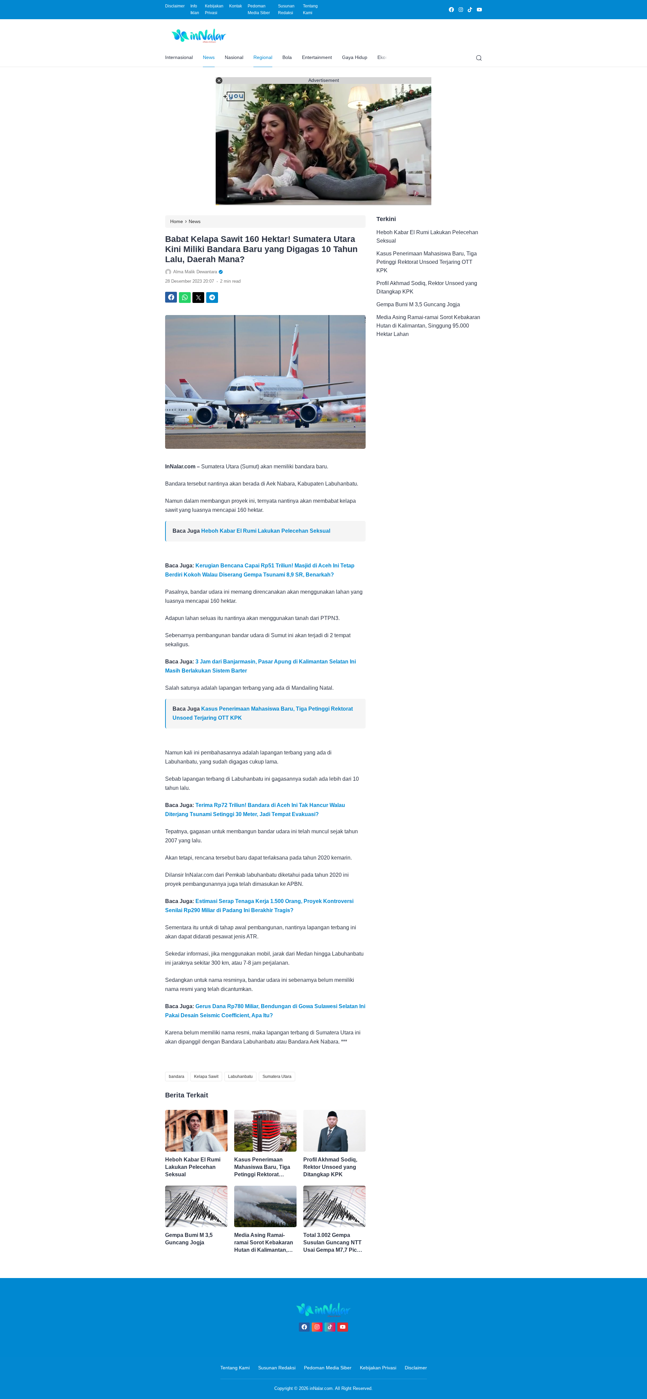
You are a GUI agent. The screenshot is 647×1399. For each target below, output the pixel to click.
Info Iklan (194, 9)
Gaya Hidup (354, 57)
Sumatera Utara (277, 1076)
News (209, 57)
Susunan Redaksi (286, 9)
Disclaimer (175, 6)
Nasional (234, 57)
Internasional (179, 57)
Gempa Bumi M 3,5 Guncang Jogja (189, 1238)
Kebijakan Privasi (214, 9)
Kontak (235, 6)
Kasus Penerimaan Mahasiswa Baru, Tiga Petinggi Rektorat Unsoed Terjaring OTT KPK (262, 1167)
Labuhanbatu (240, 1076)
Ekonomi (386, 57)
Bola (287, 57)
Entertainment (317, 57)
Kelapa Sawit (206, 1076)
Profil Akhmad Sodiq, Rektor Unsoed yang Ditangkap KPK (330, 1167)
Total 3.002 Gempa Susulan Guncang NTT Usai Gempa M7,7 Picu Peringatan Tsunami (332, 1243)
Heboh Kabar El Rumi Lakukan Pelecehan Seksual (265, 531)
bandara (176, 1076)
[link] (451, 9)
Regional (262, 57)
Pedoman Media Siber (259, 9)
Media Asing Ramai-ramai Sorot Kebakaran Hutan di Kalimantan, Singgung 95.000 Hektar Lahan (265, 1243)
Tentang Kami (310, 9)
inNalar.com (321, 1388)
